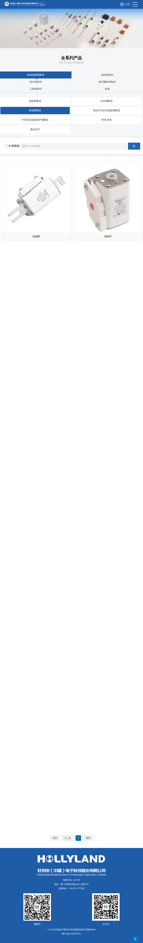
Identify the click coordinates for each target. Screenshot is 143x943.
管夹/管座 (106, 120)
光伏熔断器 (106, 101)
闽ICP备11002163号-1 (71, 934)
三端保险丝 (36, 89)
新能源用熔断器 (35, 75)
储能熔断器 (35, 101)
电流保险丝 (107, 75)
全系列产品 (71, 58)
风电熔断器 (35, 110)
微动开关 (35, 129)
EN (128, 4)
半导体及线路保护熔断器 (35, 120)
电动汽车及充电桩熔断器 (106, 110)
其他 (107, 89)
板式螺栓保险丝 (107, 82)
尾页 (88, 838)
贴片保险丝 (36, 82)
